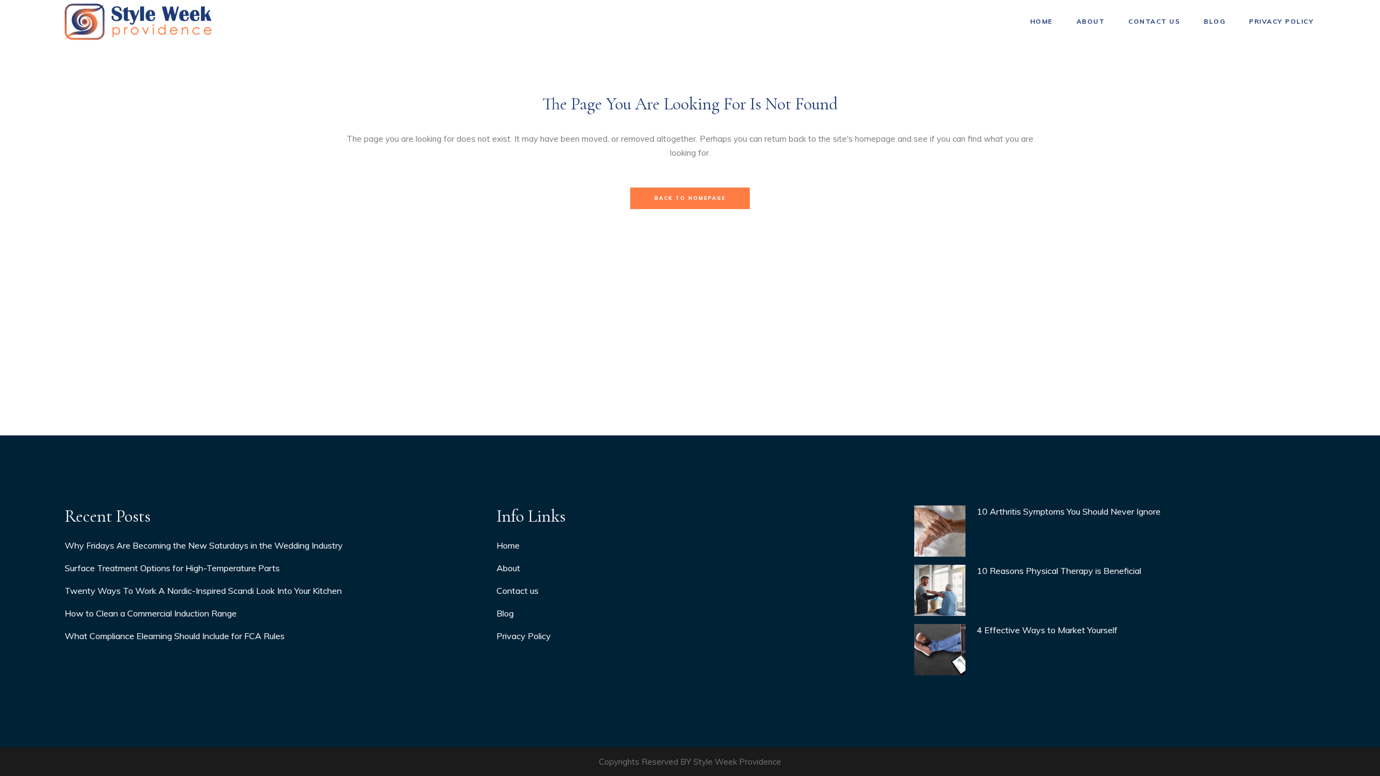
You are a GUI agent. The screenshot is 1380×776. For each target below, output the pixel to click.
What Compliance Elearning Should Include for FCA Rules (175, 635)
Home (508, 545)
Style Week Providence (737, 762)
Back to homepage (690, 198)
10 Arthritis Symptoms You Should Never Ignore (1069, 511)
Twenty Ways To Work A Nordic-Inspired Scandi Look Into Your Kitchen (203, 590)
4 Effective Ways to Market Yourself (1047, 630)
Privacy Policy (523, 635)
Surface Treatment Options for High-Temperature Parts (172, 568)
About (508, 568)
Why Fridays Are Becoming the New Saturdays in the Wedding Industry (204, 545)
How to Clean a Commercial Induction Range (151, 613)
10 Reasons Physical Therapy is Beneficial (1059, 570)
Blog (505, 613)
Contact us (517, 590)
